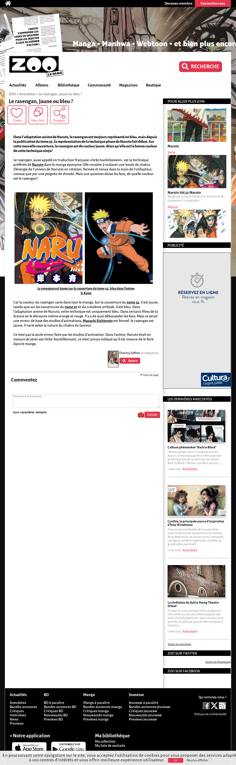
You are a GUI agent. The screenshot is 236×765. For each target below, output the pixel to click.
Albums (41, 85)
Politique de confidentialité (210, 714)
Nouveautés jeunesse (145, 715)
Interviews (18, 715)
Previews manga (96, 719)
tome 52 (133, 302)
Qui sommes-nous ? (212, 697)
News (14, 719)
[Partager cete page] (59, 114)
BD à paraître (54, 703)
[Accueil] (10, 3)
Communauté (99, 85)
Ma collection (105, 741)
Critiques (17, 711)
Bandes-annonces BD (60, 707)
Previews (17, 723)
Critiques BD (53, 711)
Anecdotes (18, 703)
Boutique (153, 85)
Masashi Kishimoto (98, 321)
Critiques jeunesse (143, 711)
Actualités (17, 85)
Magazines (128, 85)
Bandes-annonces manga (102, 707)
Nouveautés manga (98, 715)
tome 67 (71, 307)
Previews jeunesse (143, 719)
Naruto (37, 165)
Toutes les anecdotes (179, 644)
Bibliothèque (69, 85)
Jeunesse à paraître (143, 703)
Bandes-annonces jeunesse (149, 707)
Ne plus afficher (198, 760)
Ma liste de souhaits (110, 745)
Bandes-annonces (23, 707)
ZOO (12, 94)
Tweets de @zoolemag (218, 662)
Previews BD (53, 719)
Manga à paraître (96, 703)
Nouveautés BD (56, 715)
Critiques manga (96, 711)
